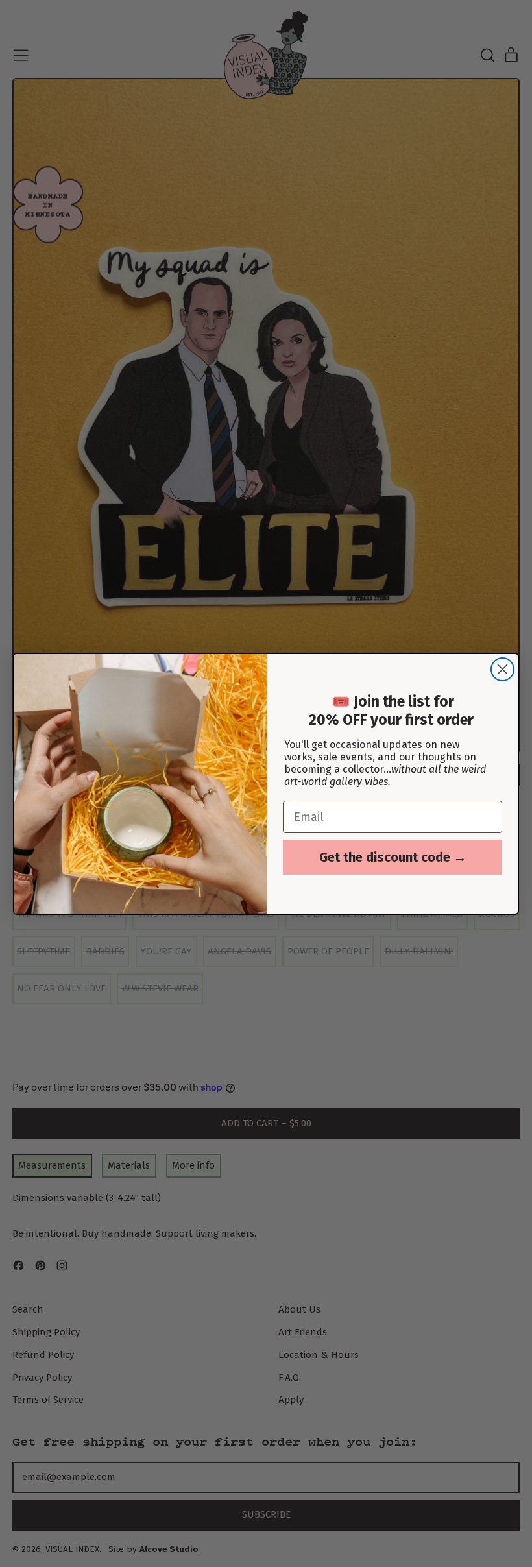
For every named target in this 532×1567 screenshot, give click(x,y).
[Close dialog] (502, 669)
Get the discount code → (392, 857)
